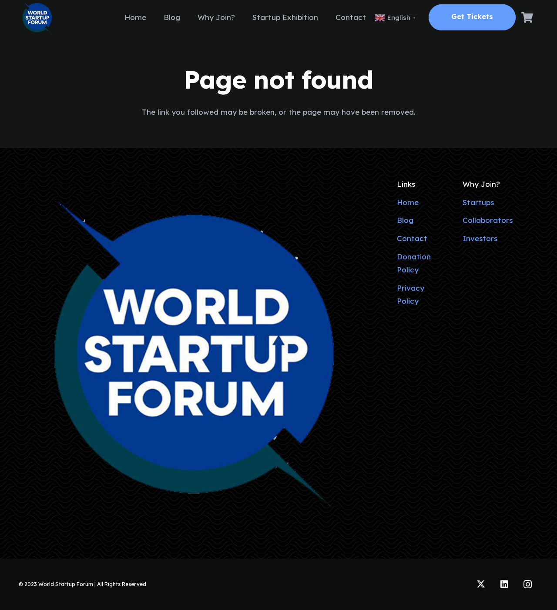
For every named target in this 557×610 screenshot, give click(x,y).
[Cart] (527, 17)
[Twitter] (481, 584)
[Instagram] (528, 584)
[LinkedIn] (504, 584)
